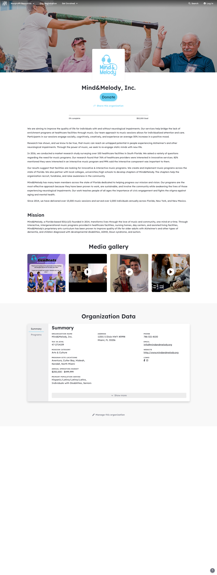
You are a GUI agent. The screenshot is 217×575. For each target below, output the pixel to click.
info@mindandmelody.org (158, 344)
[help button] (212, 570)
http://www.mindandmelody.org (161, 352)
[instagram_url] (147, 360)
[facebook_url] (144, 360)
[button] (88, 272)
